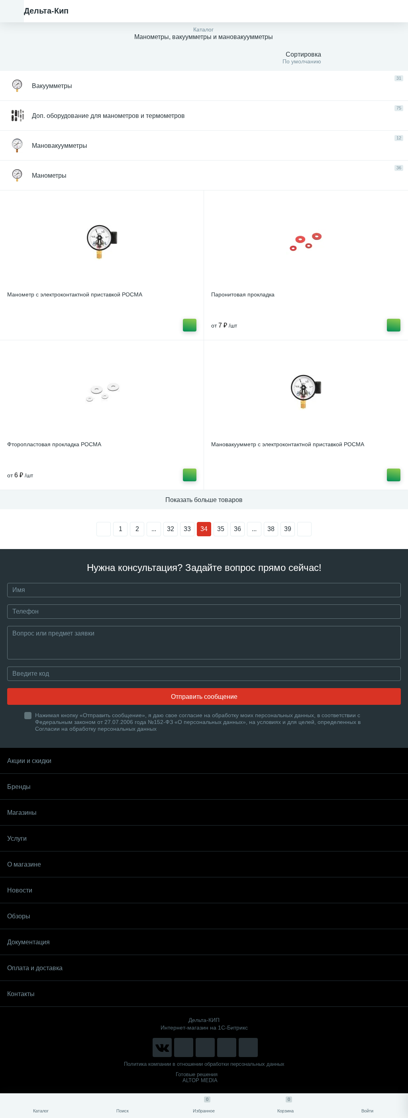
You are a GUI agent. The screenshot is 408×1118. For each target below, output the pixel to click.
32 (170, 529)
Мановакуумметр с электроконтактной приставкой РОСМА (287, 444)
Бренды (19, 786)
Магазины (22, 812)
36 (237, 529)
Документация (28, 942)
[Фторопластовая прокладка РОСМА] (101, 391)
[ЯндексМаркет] (205, 1047)
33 (187, 529)
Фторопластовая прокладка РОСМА (54, 444)
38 (271, 529)
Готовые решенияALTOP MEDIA (197, 1077)
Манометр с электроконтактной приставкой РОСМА (74, 294)
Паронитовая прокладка (243, 294)
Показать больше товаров (204, 499)
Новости (19, 890)
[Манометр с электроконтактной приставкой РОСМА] (101, 242)
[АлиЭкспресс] (183, 1047)
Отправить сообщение (204, 696)
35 (220, 529)
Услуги (17, 838)
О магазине (24, 864)
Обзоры (18, 916)
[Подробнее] (189, 325)
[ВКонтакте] (162, 1047)
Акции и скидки (29, 760)
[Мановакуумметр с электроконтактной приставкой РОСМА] (305, 391)
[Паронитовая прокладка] (305, 242)
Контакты (21, 994)
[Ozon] (248, 1047)
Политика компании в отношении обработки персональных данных (204, 1064)
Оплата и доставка (35, 968)
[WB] (226, 1047)
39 (287, 529)
